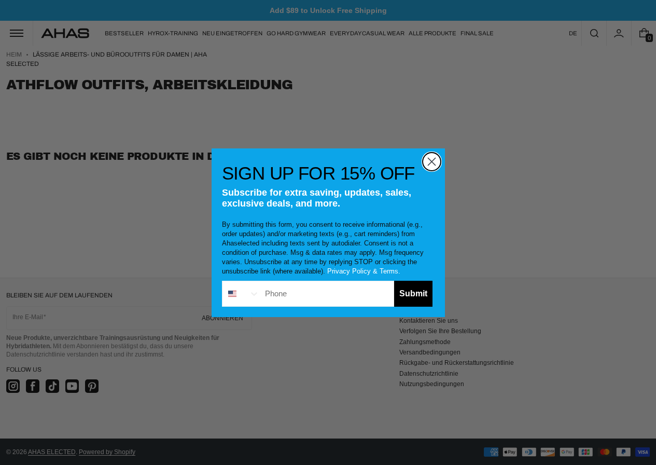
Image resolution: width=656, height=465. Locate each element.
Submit (413, 293)
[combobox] (241, 293)
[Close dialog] (432, 162)
